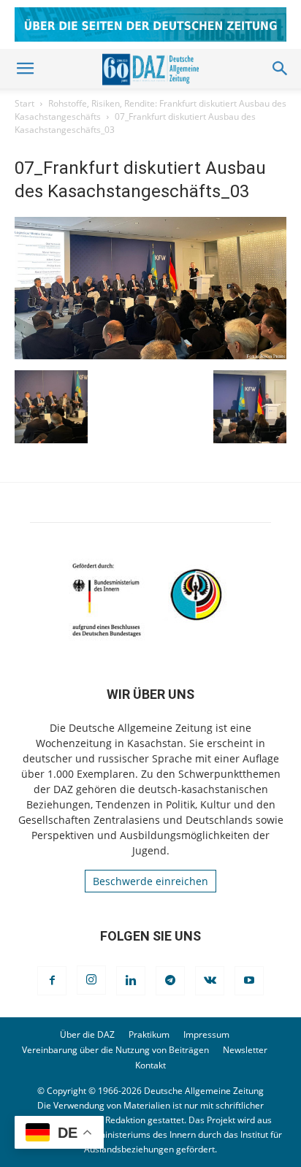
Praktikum (149, 1034)
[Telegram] (170, 980)
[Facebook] (51, 980)
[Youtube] (249, 980)
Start (24, 103)
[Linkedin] (130, 980)
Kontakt (150, 1065)
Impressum (206, 1034)
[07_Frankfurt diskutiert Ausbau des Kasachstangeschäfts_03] (150, 355)
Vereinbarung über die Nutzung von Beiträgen (115, 1050)
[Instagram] (91, 980)
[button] (24, 68)
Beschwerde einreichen (150, 881)
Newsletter (245, 1050)
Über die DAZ (87, 1034)
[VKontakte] (209, 980)
